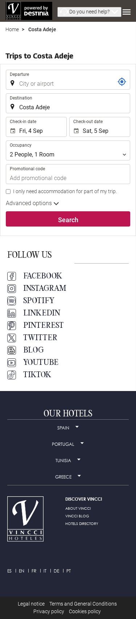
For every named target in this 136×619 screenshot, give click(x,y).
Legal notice (31, 604)
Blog (33, 350)
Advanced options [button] (29, 203)
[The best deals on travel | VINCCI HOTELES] (28, 11)
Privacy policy (48, 611)
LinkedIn (41, 313)
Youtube (40, 362)
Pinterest (43, 325)
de (56, 571)
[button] (89, 12)
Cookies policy (85, 611)
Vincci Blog (77, 516)
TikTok (37, 375)
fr (34, 571)
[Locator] (122, 81)
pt (68, 571)
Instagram (44, 288)
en (21, 571)
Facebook (42, 276)
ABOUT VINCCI (78, 508)
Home (12, 29)
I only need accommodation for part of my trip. (65, 191)
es (9, 571)
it (45, 571)
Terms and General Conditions (83, 604)
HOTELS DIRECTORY (81, 523)
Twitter (40, 338)
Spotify (38, 301)
